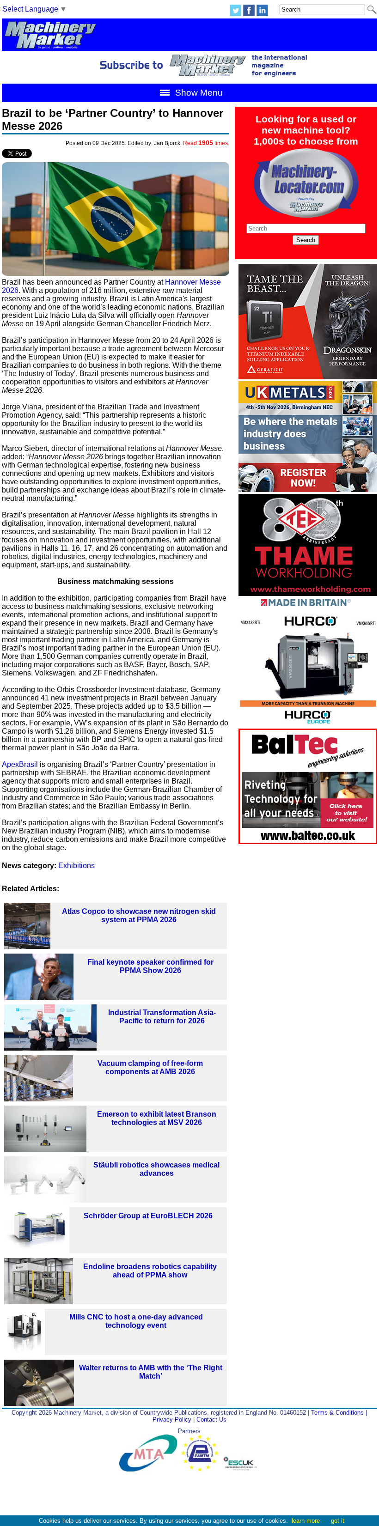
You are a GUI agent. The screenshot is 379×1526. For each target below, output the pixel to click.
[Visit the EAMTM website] (202, 1469)
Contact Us (211, 1419)
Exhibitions (76, 865)
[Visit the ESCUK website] (241, 1469)
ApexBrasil (20, 764)
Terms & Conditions (337, 1412)
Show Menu (198, 92)
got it (337, 1520)
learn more (306, 1520)
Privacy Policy (172, 1419)
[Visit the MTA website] (150, 1469)
